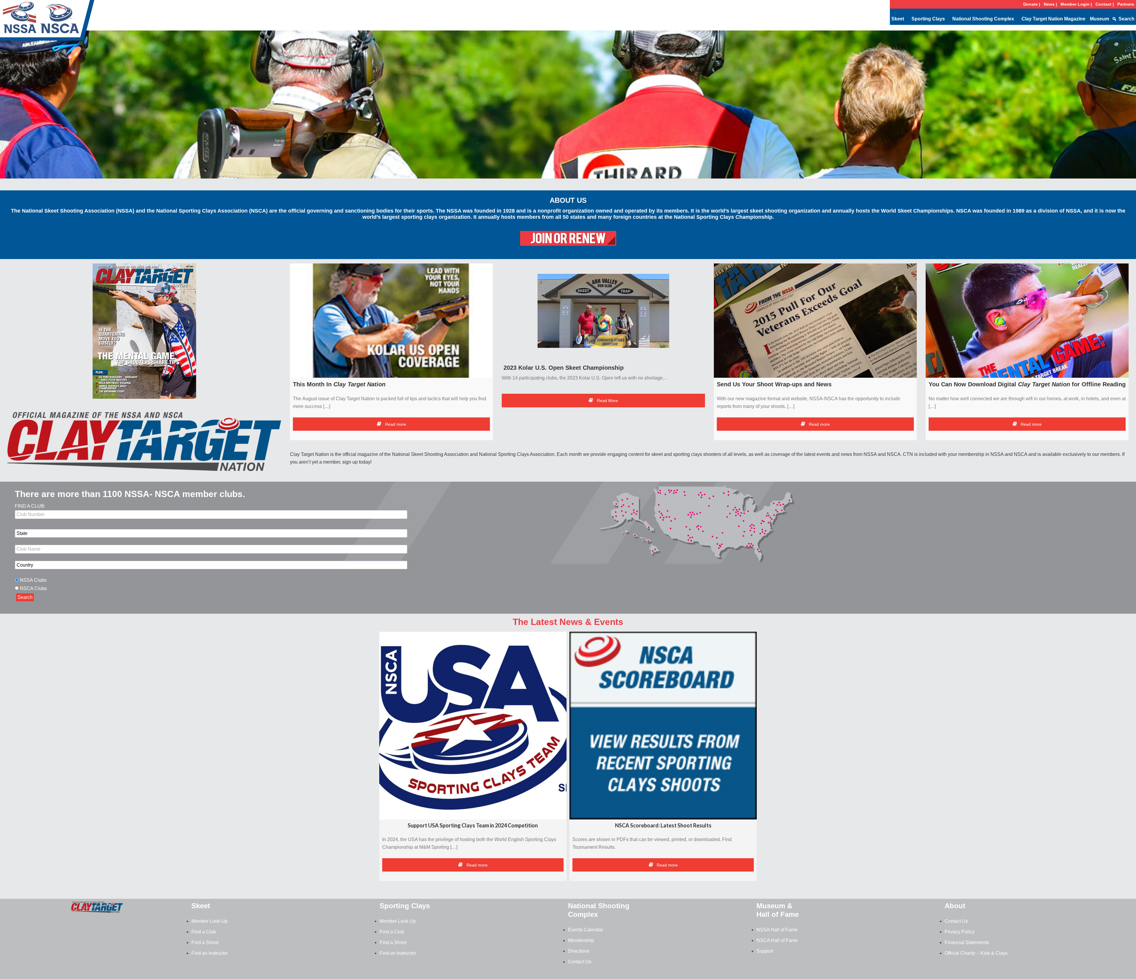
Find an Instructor (209, 953)
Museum (1099, 18)
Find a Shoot (204, 942)
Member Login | (1076, 4)
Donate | (1031, 4)
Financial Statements (967, 942)
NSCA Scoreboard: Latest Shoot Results (663, 825)
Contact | (1104, 4)
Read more (395, 424)
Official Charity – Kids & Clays (976, 953)
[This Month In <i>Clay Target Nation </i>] (391, 320)
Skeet (897, 18)
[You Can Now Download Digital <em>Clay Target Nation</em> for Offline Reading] (1027, 320)
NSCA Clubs (33, 588)
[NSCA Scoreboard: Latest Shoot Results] (663, 725)
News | (1050, 4)
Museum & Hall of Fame (777, 910)
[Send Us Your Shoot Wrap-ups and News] (815, 320)
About (955, 906)
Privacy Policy (959, 931)
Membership (581, 940)
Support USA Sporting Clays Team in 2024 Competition (473, 825)
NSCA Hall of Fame (777, 940)
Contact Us (579, 961)
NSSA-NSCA (47, 22)
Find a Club (203, 931)
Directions (578, 951)
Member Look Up (209, 921)
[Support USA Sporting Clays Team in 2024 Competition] (473, 725)
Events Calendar (585, 929)
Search (1127, 18)
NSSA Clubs (33, 580)
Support (764, 951)
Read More (607, 400)
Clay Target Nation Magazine (1053, 18)
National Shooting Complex (983, 18)
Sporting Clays (928, 18)
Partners (1125, 4)
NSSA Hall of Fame (777, 929)
